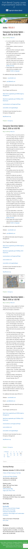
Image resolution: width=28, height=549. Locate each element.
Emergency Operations (17, 542)
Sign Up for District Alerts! (15, 10)
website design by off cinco (11, 546)
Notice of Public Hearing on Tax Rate (12, 473)
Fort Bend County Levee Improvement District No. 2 (14, 4)
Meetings (25, 542)
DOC (4, 520)
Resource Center (4, 543)
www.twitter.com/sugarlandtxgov (10, 107)
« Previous (6, 451)
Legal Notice (17, 543)
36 (7, 455)
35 (4, 455)
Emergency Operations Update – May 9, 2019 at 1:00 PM (14, 298)
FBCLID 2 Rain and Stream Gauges (11, 508)
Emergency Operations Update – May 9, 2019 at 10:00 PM (14, 33)
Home (2, 542)
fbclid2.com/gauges (15, 71)
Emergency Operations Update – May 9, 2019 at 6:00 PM (14, 127)
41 (4, 456)
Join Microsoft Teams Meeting (10, 476)
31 (10, 453)
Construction (9, 542)
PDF (7, 520)
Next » (8, 456)
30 (7, 453)
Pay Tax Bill (6, 506)
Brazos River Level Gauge (9, 509)
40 (20, 455)
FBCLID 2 (11, 27)
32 (14, 453)
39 (17, 455)
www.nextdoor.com (7, 259)
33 (17, 453)
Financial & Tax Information (9, 511)
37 (11, 455)
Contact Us (11, 543)
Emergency (10, 120)
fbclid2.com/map (10, 65)
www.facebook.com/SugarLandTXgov (12, 104)
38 (14, 455)
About (5, 542)
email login (20, 546)
